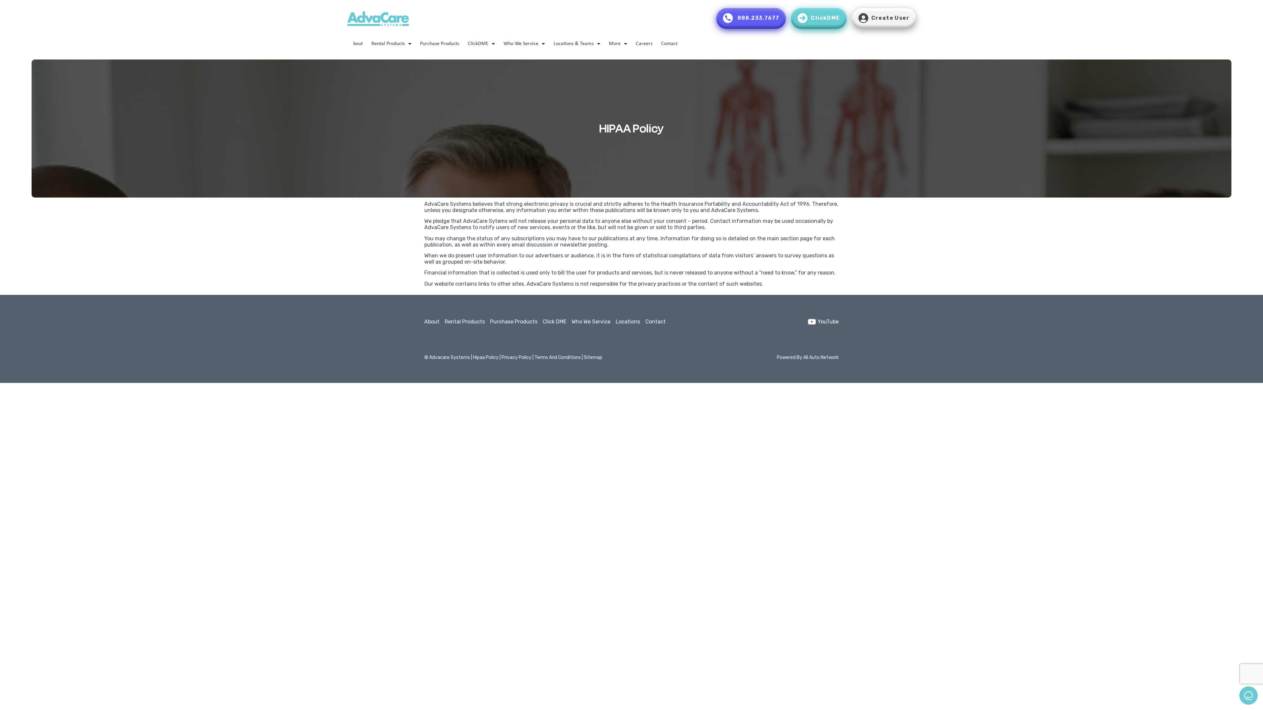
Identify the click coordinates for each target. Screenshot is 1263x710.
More (615, 43)
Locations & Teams (574, 43)
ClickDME (478, 43)
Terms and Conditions (557, 357)
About (356, 43)
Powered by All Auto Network (808, 357)
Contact (669, 43)
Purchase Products (439, 43)
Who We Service (521, 43)
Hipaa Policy (486, 357)
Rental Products (388, 43)
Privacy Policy (517, 357)
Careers (644, 43)
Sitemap (593, 357)
